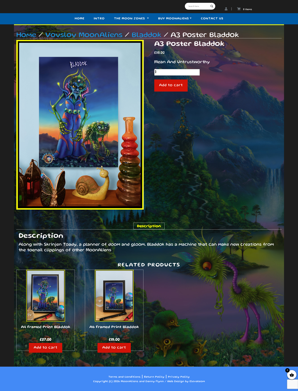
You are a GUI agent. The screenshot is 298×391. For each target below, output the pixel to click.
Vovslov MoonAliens (83, 35)
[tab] (149, 226)
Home (79, 18)
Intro (99, 18)
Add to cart (171, 85)
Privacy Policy (179, 377)
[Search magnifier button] (212, 6)
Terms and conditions (124, 377)
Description (149, 226)
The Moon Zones (130, 18)
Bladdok (146, 35)
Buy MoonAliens (173, 18)
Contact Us (212, 18)
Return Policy (154, 377)
